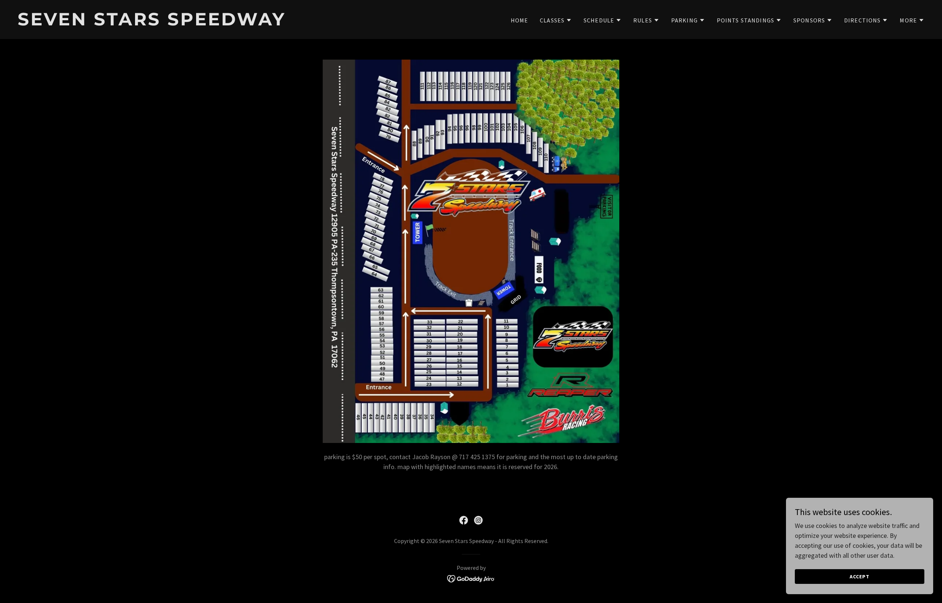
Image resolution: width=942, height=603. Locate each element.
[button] (556, 20)
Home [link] (519, 20)
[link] (241, 23)
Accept (860, 576)
